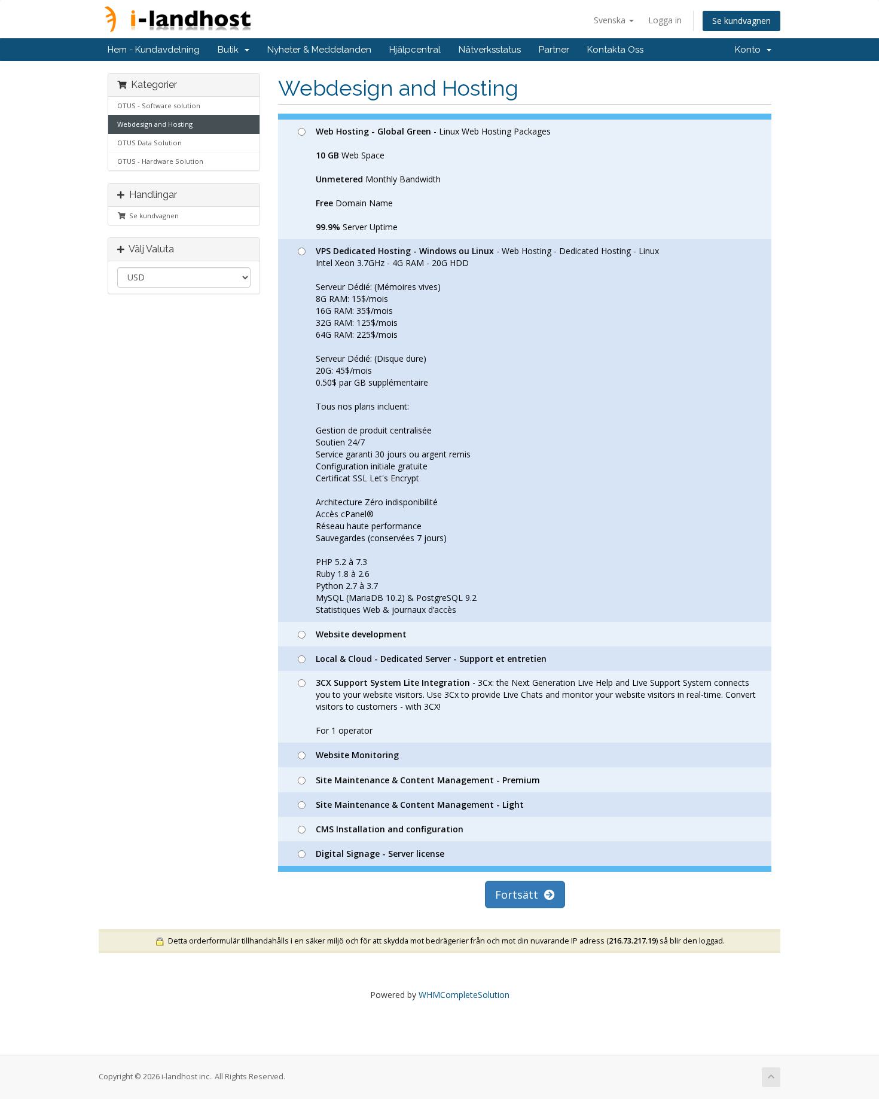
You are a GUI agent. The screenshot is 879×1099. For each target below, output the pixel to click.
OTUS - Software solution (158, 105)
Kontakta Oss (615, 49)
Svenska (611, 20)
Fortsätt (519, 894)
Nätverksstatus (490, 49)
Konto (750, 49)
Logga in (665, 20)
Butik (230, 49)
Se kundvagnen (741, 20)
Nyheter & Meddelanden (319, 49)
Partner (554, 49)
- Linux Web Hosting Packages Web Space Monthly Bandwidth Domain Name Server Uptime (433, 179)
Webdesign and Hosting (155, 124)
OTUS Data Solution (149, 142)
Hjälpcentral (415, 49)
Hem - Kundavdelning (154, 49)
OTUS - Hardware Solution (160, 161)
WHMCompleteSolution (464, 994)
